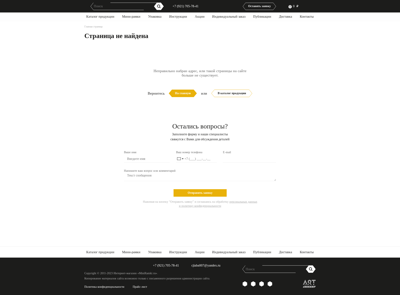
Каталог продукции (100, 16)
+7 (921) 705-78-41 (185, 6)
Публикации (262, 16)
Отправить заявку (200, 192)
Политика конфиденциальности (104, 286)
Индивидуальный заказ (228, 16)
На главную (183, 93)
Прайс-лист (140, 286)
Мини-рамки (131, 16)
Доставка (285, 16)
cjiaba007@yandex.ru (205, 265)
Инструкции (178, 16)
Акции (200, 16)
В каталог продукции (232, 93)
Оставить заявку (259, 6)
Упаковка (154, 16)
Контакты (307, 16)
